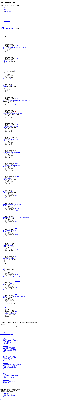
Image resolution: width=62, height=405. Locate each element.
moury (4, 121)
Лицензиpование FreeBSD (8, 268)
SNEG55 (4, 71)
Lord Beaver (5, 252)
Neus (16, 68)
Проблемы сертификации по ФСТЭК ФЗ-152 (12, 204)
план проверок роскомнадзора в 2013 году (11, 139)
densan (4, 146)
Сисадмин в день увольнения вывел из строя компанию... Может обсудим (18, 53)
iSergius (16, 274)
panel (4, 218)
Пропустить (2, 7)
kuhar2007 (5, 172)
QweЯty (4, 297)
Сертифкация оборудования (8, 85)
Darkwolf (16, 234)
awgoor (4, 166)
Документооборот (6, 184)
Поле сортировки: (15, 322)
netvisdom (5, 290)
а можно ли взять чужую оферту (9, 223)
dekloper (16, 104)
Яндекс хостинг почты (7, 60)
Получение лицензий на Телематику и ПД (11, 276)
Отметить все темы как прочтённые (7, 28)
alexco (16, 294)
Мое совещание (6, 158)
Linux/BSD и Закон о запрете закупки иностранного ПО (14, 40)
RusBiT (4, 185)
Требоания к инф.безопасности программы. (12, 78)
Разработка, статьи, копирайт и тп (10, 197)
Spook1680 (5, 61)
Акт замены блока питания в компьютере (11, 152)
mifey (4, 246)
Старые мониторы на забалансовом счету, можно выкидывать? (16, 217)
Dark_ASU (17, 176)
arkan (16, 287)
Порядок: (29, 322)
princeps (4, 303)
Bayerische (17, 182)
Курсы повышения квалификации (10, 313)
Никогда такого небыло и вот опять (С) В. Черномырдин (14, 47)
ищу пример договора (7, 283)
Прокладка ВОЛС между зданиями (10, 251)
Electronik (16, 156)
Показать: (3, 322)
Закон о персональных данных (9, 302)
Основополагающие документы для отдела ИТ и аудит (14, 93)
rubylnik (4, 79)
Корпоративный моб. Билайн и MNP (10, 106)
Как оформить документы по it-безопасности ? (12, 165)
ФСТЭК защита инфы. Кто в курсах (10, 126)
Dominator (5, 133)
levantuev (5, 277)
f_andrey (16, 228)
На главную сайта (4, 399)
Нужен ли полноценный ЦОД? (9, 119)
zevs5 (16, 243)
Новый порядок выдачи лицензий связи (11, 70)
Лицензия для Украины (8, 245)
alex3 (4, 269)
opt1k (4, 284)
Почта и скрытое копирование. (9, 258)
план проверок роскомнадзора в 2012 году (11, 210)
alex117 (4, 42)
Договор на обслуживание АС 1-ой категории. (12, 113)
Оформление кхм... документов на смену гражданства (14, 296)
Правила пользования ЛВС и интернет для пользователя (14, 289)
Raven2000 (5, 95)
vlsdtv (16, 311)
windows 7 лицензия (7, 178)
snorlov (4, 55)
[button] (4, 33)
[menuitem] (8, 11)
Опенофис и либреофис (8, 191)
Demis (4, 48)
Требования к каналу (7, 145)
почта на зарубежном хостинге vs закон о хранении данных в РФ (16, 100)
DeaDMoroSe (17, 281)
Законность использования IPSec (9, 230)
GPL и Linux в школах (7, 132)
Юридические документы (9, 24)
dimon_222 (17, 189)
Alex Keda (17, 45)
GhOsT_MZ (5, 205)
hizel (15, 256)
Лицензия (5, 236)
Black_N (16, 249)
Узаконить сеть (6, 171)
